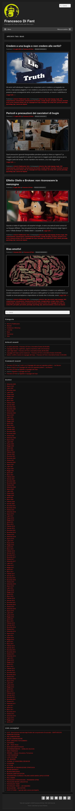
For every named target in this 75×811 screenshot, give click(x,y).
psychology (9, 104)
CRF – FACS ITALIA (12, 745)
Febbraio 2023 (11, 427)
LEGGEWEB (10, 763)
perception (16, 305)
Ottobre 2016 (10, 582)
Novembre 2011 (11, 699)
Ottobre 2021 (10, 460)
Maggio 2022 (10, 446)
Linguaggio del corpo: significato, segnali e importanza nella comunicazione (28, 349)
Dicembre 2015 (11, 602)
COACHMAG (10, 743)
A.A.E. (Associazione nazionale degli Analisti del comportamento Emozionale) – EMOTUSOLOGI (34, 732)
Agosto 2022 (10, 440)
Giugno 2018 (10, 543)
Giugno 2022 (10, 444)
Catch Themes (43, 806)
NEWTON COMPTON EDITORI (15, 774)
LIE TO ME (10, 765)
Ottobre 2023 (10, 411)
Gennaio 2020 (11, 503)
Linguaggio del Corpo (35, 102)
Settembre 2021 (11, 462)
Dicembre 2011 (11, 697)
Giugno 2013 (10, 660)
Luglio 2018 (10, 541)
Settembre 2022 (11, 438)
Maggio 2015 (10, 617)
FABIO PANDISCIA (12, 751)
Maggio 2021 (10, 471)
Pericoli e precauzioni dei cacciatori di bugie (32, 113)
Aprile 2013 (10, 664)
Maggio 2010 (10, 720)
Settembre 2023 (11, 413)
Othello (59, 238)
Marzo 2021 (10, 475)
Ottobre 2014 (10, 629)
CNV (61, 99)
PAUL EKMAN (11, 778)
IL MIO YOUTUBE (12, 757)
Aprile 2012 (10, 689)
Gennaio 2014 (11, 648)
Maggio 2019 (10, 520)
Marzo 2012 (10, 691)
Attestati (9, 326)
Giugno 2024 (10, 394)
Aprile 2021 (10, 473)
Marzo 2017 (10, 571)
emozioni (65, 101)
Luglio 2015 (10, 613)
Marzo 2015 (10, 621)
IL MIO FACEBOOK (12, 755)
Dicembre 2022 (11, 431)
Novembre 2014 (11, 627)
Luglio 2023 (10, 417)
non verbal (50, 102)
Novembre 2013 (11, 652)
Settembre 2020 (11, 487)
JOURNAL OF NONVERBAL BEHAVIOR (18, 761)
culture (62, 301)
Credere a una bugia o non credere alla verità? (33, 46)
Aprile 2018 (10, 547)
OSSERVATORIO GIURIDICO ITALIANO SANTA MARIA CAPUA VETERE (28, 776)
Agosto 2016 (10, 586)
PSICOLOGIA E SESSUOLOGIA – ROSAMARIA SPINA (23, 780)
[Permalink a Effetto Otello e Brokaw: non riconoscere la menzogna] (37, 223)
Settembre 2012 (11, 679)
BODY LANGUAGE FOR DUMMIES (17, 741)
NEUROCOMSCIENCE (13, 771)
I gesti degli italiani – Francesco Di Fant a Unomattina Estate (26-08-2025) (28, 351)
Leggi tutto (10, 95)
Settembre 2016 (11, 584)
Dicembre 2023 (11, 407)
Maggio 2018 (10, 545)
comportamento (10, 101)
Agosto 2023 (10, 415)
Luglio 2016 (10, 588)
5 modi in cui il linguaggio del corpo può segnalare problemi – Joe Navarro (40, 365)
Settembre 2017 (11, 561)
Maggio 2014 (10, 639)
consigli (43, 101)
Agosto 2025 (10, 386)
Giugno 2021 (10, 468)
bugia (57, 99)
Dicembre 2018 (11, 530)
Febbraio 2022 (11, 452)
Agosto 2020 (10, 489)
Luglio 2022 (10, 442)
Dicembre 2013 (11, 650)
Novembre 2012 (11, 674)
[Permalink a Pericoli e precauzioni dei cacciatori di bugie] (37, 152)
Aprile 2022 (10, 448)
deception (53, 101)
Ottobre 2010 (10, 714)
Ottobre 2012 (10, 676)
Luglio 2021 (10, 466)
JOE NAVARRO (11, 759)
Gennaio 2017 (11, 576)
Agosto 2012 (10, 681)
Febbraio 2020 (11, 501)
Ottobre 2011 (10, 701)
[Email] (64, 798)
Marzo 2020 (10, 499)
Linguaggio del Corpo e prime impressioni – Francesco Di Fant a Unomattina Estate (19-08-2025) (34, 353)
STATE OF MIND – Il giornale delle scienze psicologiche (23, 790)
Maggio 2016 (10, 592)
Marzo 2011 (10, 709)
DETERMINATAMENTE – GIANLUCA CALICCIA (20, 749)
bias (46, 99)
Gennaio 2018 (11, 553)
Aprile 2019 (10, 522)
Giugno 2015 (10, 615)
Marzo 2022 (10, 450)
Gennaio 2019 (11, 528)
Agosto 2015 (10, 611)
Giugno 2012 (10, 685)
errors (11, 102)
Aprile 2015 (10, 619)
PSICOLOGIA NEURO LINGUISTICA (17, 782)
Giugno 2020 (10, 493)
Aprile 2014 (10, 641)
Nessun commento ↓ (41, 49)
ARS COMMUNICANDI (13, 736)
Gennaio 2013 (11, 670)
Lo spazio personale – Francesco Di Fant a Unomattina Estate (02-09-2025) (28, 347)
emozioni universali (31, 303)
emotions (59, 101)
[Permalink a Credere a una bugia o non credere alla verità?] (37, 85)
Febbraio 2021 (11, 477)
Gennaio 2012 (11, 695)
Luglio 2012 (10, 683)
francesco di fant (18, 102)
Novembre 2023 (11, 409)
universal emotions (48, 305)
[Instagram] (60, 798)
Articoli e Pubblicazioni (19, 99)
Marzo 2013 (10, 666)
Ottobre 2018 (10, 534)
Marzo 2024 (10, 400)
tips (14, 104)
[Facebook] (43, 798)
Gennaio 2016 (11, 600)
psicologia (64, 102)
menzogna (44, 102)
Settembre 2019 (11, 512)
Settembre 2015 (11, 609)
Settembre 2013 (11, 656)
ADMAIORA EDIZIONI (13, 734)
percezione (23, 305)
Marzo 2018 (10, 549)
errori (7, 102)
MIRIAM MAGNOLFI (12, 769)
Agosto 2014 (10, 633)
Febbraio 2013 (11, 668)
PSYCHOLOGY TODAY (13, 784)
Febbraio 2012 (11, 693)
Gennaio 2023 (11, 429)
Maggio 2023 (10, 421)
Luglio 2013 (10, 658)
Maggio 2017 (10, 567)
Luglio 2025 (10, 388)
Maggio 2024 (10, 396)
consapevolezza (45, 301)
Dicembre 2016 (11, 578)
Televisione (10, 334)
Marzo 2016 (10, 596)
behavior (41, 99)
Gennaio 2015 (11, 625)
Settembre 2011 (11, 703)
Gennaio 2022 (11, 454)
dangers (48, 101)
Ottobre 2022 (10, 436)
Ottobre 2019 (10, 510)
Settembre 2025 (11, 384)
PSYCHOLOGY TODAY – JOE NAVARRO (18, 786)
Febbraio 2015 (11, 623)
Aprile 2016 (10, 594)
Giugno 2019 (10, 518)
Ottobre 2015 (10, 606)
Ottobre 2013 (10, 654)
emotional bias (10, 303)
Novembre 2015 (11, 604)
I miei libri (9, 330)
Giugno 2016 (10, 590)
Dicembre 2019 (11, 506)
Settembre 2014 (11, 631)
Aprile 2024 (10, 398)
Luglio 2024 (10, 392)
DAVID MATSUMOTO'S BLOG (15, 747)
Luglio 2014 (10, 635)
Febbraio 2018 (11, 551)
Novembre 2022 (11, 433)
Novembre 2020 (11, 483)
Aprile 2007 (10, 722)
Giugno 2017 (10, 565)
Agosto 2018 (10, 538)
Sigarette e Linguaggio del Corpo (28, 369)
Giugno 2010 (10, 718)
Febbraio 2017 (11, 574)
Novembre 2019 (11, 508)
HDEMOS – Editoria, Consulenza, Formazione (20, 753)
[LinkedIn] (52, 798)
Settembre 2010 (11, 716)
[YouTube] (56, 798)
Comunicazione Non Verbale (32, 101)
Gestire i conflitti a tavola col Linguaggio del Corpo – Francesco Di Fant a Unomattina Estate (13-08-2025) (37, 355)
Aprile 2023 (10, 423)
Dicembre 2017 (11, 555)
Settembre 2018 (11, 536)
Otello (55, 238)
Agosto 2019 (10, 514)
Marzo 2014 (10, 644)
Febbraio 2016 (11, 598)
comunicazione (20, 101)
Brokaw (58, 235)
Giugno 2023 (10, 419)
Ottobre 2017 (10, 559)
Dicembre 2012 (11, 672)
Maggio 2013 (10, 662)
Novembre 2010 (11, 712)
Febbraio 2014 (11, 646)
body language (52, 99)
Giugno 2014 (10, 637)
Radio (8, 332)
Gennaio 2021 (11, 479)
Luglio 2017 (10, 563)
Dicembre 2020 (11, 481)
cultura (57, 301)
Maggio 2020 (10, 495)
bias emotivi (51, 299)
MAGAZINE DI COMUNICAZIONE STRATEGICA (21, 767)
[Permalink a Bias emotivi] (37, 288)
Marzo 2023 (10, 425)
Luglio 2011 (10, 705)
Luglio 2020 (10, 491)
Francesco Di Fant (19, 20)
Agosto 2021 (10, 464)
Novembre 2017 (11, 557)
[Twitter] (47, 798)
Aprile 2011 (10, 707)
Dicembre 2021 (11, 456)
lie (27, 102)
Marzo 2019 (10, 524)
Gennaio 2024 (11, 405)
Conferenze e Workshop (13, 328)
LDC (25, 102)
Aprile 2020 (10, 497)
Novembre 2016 (11, 580)
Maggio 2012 (10, 687)
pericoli (59, 102)
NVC (55, 102)
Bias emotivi (13, 249)
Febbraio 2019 (11, 526)
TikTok (69, 798)
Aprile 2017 (10, 569)
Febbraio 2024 (11, 403)
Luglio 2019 (10, 516)
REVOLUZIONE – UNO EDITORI (16, 788)
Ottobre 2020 (10, 485)
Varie (28, 99)
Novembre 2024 (11, 390)
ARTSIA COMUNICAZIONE (15, 739)
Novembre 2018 (11, 532)
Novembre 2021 (11, 458)
